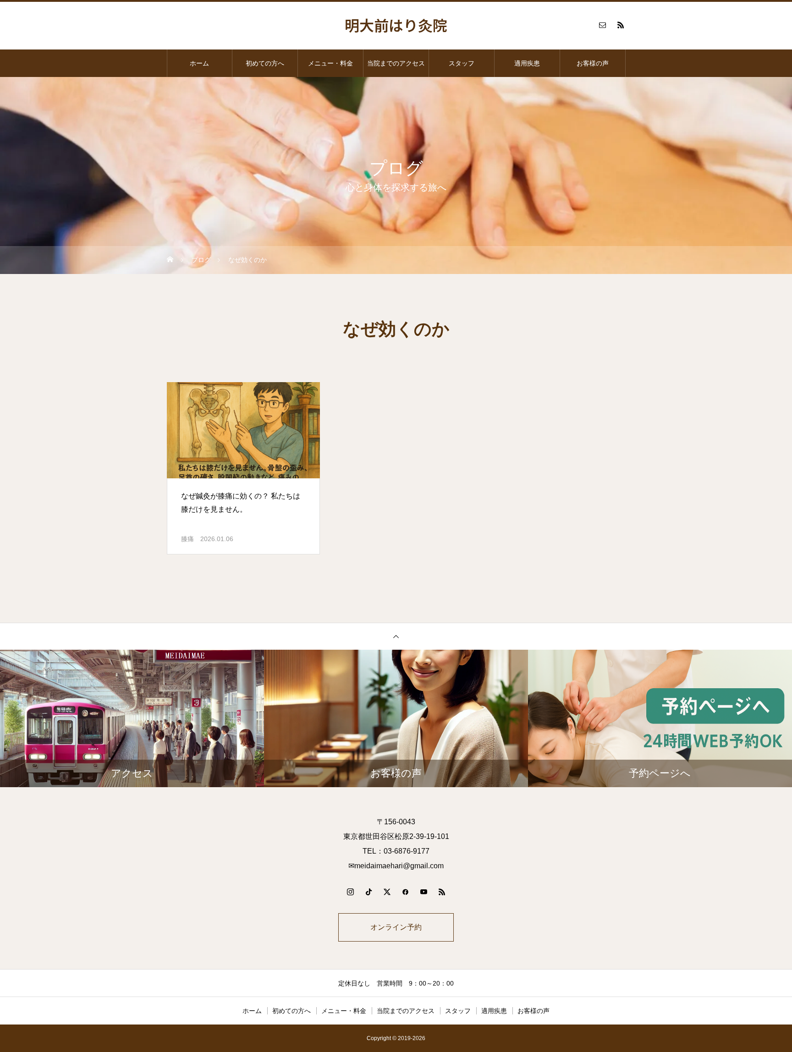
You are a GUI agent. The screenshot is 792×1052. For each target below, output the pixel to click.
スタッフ (461, 63)
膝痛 (187, 538)
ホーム (199, 63)
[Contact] (602, 24)
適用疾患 (527, 63)
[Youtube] (423, 891)
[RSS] (620, 24)
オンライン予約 (396, 927)
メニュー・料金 (330, 63)
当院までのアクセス (396, 63)
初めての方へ (265, 63)
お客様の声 (593, 63)
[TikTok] (368, 891)
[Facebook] (405, 891)
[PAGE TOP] (396, 636)
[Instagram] (350, 891)
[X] (386, 891)
